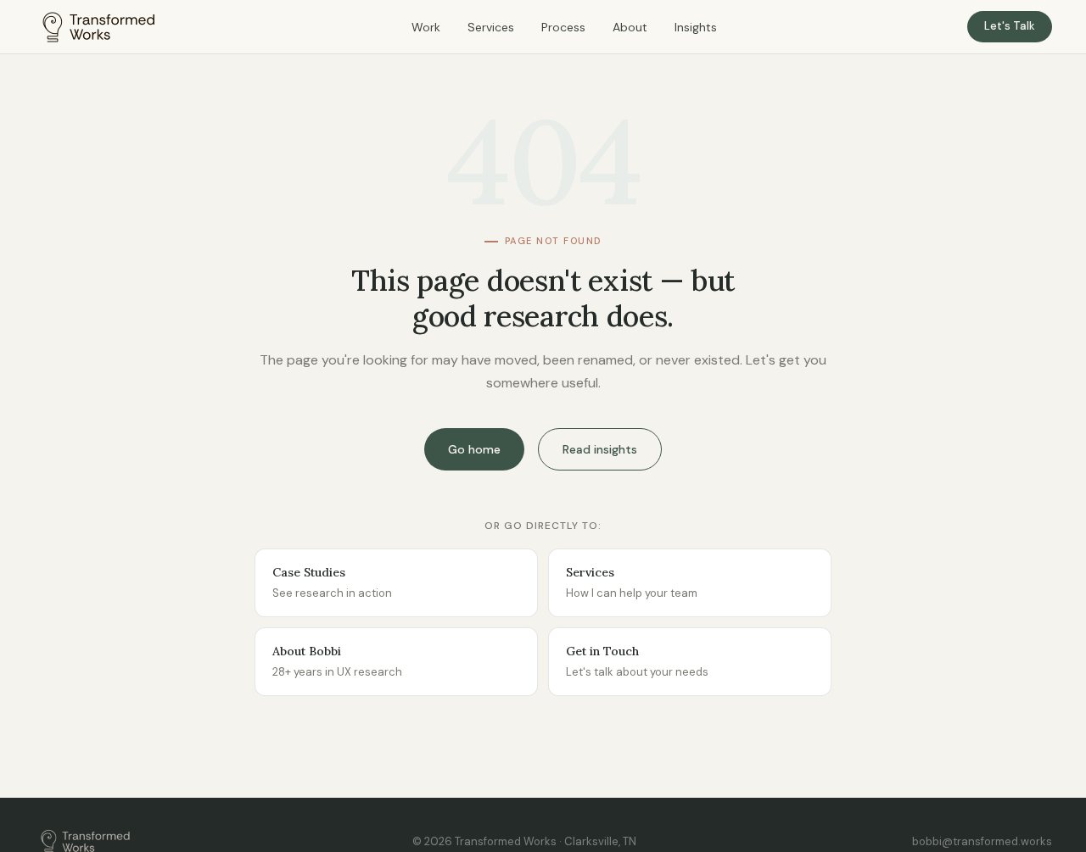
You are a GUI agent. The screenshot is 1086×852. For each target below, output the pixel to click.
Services (490, 27)
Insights (696, 27)
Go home (474, 449)
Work (425, 27)
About (630, 27)
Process (563, 27)
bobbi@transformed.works (982, 841)
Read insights (600, 449)
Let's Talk (1009, 26)
